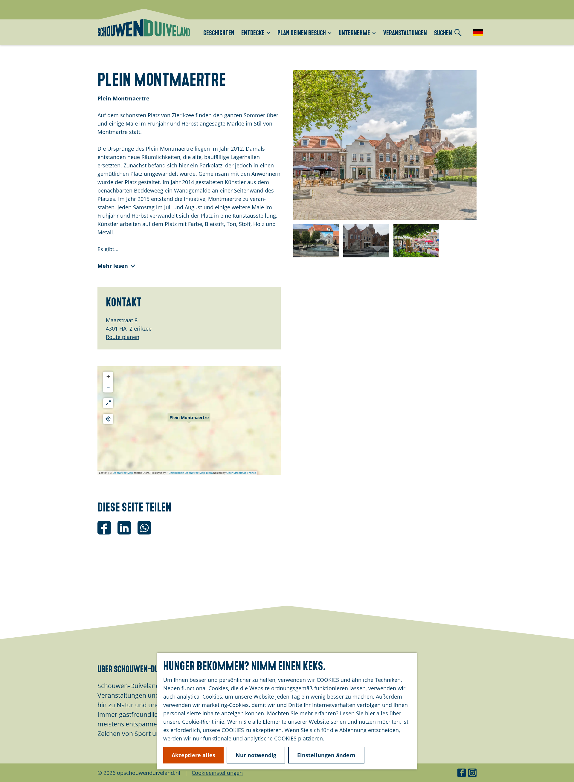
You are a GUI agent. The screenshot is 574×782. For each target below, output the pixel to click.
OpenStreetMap (123, 473)
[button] (189, 420)
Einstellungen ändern (326, 755)
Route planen (122, 336)
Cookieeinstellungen (217, 772)
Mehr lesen (112, 265)
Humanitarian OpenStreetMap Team (190, 473)
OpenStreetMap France (241, 473)
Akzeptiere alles (193, 755)
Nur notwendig (256, 755)
